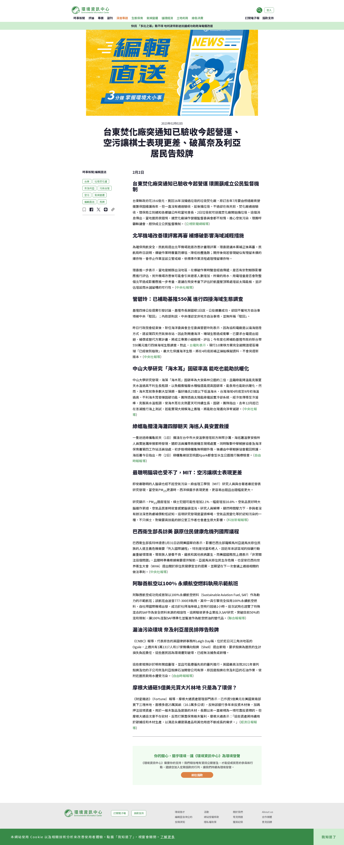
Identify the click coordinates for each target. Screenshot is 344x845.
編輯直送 (100, 172)
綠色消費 (197, 18)
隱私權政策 (210, 822)
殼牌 (102, 201)
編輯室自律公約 (183, 817)
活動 (206, 812)
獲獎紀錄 (238, 822)
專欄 (101, 18)
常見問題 (238, 817)
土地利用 (182, 18)
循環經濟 (167, 18)
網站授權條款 (211, 817)
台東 (86, 181)
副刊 (110, 18)
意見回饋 (267, 822)
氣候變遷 (152, 18)
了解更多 (167, 836)
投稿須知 (180, 822)
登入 (269, 10)
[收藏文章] (84, 209)
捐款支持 (268, 18)
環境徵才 (180, 812)
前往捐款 (197, 775)
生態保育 (137, 18)
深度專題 (122, 18)
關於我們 (238, 812)
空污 (86, 195)
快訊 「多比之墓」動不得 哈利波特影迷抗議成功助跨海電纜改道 (172, 26)
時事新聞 (79, 18)
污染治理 (105, 188)
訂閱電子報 (252, 18)
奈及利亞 (89, 188)
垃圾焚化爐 (101, 181)
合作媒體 (267, 817)
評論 (91, 18)
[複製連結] (113, 209)
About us (267, 812)
